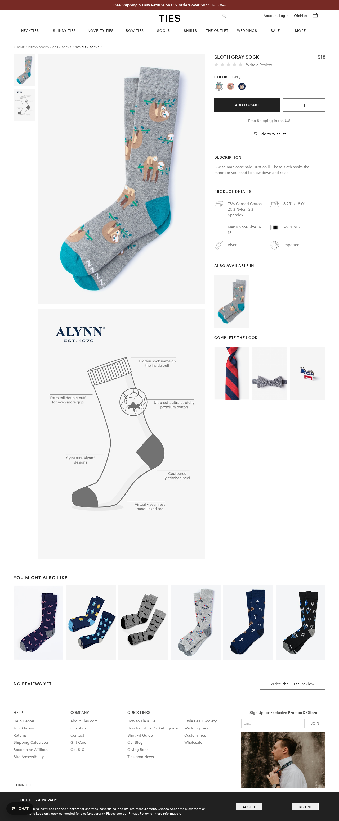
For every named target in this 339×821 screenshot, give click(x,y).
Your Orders (24, 728)
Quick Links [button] (138, 712)
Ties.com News (140, 756)
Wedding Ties (196, 728)
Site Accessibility (29, 756)
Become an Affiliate (31, 749)
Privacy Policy (138, 813)
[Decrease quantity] (289, 105)
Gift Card (78, 742)
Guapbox (78, 728)
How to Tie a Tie (141, 721)
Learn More (219, 5)
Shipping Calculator (31, 742)
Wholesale (193, 742)
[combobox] (244, 15)
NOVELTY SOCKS (87, 47)
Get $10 (77, 749)
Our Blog (135, 742)
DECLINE (305, 807)
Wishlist (301, 15)
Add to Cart (247, 105)
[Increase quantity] (319, 105)
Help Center (24, 721)
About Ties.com (84, 721)
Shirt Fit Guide (140, 735)
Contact (77, 735)
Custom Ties (195, 735)
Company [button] (79, 712)
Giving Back (137, 749)
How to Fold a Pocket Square (152, 728)
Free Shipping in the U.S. (270, 120)
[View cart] (315, 15)
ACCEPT (249, 807)
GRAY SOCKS (62, 47)
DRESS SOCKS (38, 47)
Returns (20, 735)
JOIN (315, 723)
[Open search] (224, 16)
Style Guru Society (200, 721)
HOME (20, 47)
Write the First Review (293, 684)
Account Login (276, 15)
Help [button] (18, 712)
